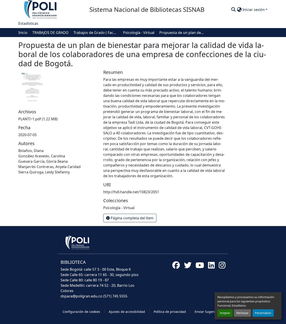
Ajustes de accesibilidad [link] (127, 311)
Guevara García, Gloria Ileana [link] (43, 161)
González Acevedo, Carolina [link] (41, 156)
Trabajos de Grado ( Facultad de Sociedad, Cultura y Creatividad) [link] (96, 32)
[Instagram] (222, 265)
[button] (40, 9)
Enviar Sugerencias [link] (209, 311)
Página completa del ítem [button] (132, 218)
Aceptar (225, 313)
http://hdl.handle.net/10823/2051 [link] (131, 191)
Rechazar (242, 313)
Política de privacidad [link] (170, 311)
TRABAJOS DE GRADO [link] (50, 32)
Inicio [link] (22, 32)
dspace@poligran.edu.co (81, 296)
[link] (58, 119)
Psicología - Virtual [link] (138, 32)
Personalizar (263, 313)
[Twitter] (187, 265)
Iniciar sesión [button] (254, 9)
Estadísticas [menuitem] (28, 23)
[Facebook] (176, 265)
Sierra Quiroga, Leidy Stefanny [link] (44, 172)
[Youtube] (200, 265)
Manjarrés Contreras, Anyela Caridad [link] (49, 166)
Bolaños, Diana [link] (31, 150)
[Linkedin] (211, 265)
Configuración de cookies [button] (81, 311)
